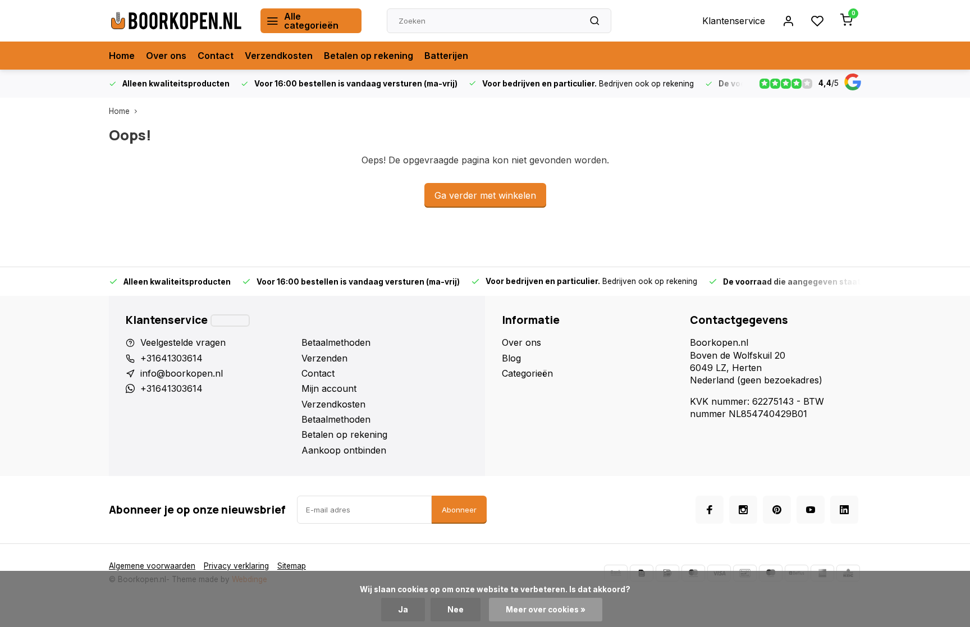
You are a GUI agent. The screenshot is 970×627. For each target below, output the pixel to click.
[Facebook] (710, 510)
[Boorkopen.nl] (176, 21)
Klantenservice (733, 20)
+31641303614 (171, 358)
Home (122, 55)
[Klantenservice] (230, 320)
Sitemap (291, 565)
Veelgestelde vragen (183, 342)
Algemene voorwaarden (152, 565)
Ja (403, 609)
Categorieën (527, 373)
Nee (455, 609)
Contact (216, 55)
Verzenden (324, 358)
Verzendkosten (279, 55)
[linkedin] (844, 510)
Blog (511, 358)
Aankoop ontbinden (343, 450)
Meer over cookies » (545, 609)
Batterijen (446, 55)
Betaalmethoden (335, 342)
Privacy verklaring (236, 565)
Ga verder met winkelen (485, 195)
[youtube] (811, 510)
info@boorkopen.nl (181, 373)
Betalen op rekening (368, 55)
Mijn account (328, 388)
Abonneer (459, 509)
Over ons (166, 55)
